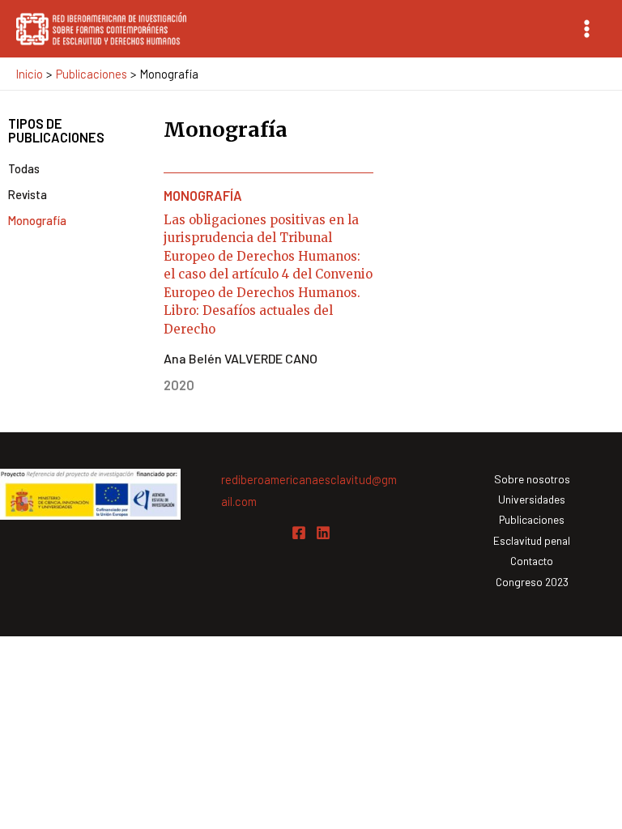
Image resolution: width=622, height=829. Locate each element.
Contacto (531, 561)
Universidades (531, 499)
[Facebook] (299, 532)
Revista (27, 194)
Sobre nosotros (532, 479)
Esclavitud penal (531, 540)
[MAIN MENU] (587, 29)
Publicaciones (531, 519)
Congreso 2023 (532, 582)
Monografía (37, 220)
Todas (24, 168)
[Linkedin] (323, 532)
